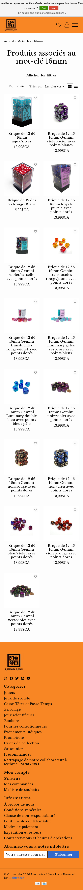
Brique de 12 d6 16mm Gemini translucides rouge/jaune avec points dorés (61, 274)
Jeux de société (17, 698)
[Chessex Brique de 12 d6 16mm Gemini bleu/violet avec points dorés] (21, 523)
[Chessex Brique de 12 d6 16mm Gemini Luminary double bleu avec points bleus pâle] (21, 386)
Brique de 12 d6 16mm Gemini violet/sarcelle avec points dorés (21, 273)
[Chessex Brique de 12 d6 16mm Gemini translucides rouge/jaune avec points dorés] (61, 245)
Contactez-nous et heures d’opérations (38, 838)
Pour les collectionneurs (25, 726)
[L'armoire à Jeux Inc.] (11, 25)
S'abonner (64, 854)
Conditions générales (23, 810)
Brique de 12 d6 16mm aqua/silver (21, 137)
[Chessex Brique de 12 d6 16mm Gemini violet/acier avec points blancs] (61, 111)
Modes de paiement (21, 827)
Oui (44, 8)
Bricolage (12, 709)
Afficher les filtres (41, 75)
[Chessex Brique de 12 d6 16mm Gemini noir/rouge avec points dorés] (21, 457)
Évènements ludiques (23, 732)
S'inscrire (12, 778)
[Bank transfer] (37, 884)
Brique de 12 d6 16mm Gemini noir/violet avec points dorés (61, 414)
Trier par (36, 86)
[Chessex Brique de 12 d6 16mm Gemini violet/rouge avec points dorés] (61, 523)
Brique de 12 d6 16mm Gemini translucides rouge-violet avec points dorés (21, 345)
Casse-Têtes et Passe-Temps (28, 704)
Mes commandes (18, 784)
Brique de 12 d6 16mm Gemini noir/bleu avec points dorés (61, 484)
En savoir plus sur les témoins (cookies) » (42, 13)
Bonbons (12, 721)
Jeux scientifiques (19, 715)
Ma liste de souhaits (21, 790)
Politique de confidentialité (28, 821)
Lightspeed (16, 878)
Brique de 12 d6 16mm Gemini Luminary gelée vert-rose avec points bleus (61, 345)
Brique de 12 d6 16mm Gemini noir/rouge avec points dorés (22, 484)
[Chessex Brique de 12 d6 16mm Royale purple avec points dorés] (61, 178)
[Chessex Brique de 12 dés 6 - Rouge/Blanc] (21, 178)
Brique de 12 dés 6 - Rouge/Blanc (21, 202)
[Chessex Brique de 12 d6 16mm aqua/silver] (21, 111)
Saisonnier (13, 749)
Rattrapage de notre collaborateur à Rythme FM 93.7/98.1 (35, 762)
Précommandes (17, 754)
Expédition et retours (23, 832)
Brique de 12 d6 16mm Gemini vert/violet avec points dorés (21, 618)
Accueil (9, 41)
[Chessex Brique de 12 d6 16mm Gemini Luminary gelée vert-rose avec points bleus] (61, 315)
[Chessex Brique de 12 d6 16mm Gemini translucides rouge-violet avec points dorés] (21, 315)
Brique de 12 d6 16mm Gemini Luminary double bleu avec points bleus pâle (21, 416)
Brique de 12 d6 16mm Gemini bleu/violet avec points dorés (22, 551)
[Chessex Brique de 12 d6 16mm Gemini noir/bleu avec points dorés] (61, 457)
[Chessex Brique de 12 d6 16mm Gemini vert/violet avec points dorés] (21, 590)
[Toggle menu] (75, 25)
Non (54, 8)
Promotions (14, 738)
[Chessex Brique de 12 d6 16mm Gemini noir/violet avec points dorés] (61, 386)
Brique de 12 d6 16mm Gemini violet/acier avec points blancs (61, 139)
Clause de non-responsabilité (29, 816)
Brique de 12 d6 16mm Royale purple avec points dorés (61, 206)
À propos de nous (19, 804)
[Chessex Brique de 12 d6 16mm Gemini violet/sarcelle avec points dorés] (21, 245)
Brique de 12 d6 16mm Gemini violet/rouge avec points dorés (61, 551)
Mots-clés (24, 41)
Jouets (9, 693)
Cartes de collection (21, 743)
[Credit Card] (44, 884)
